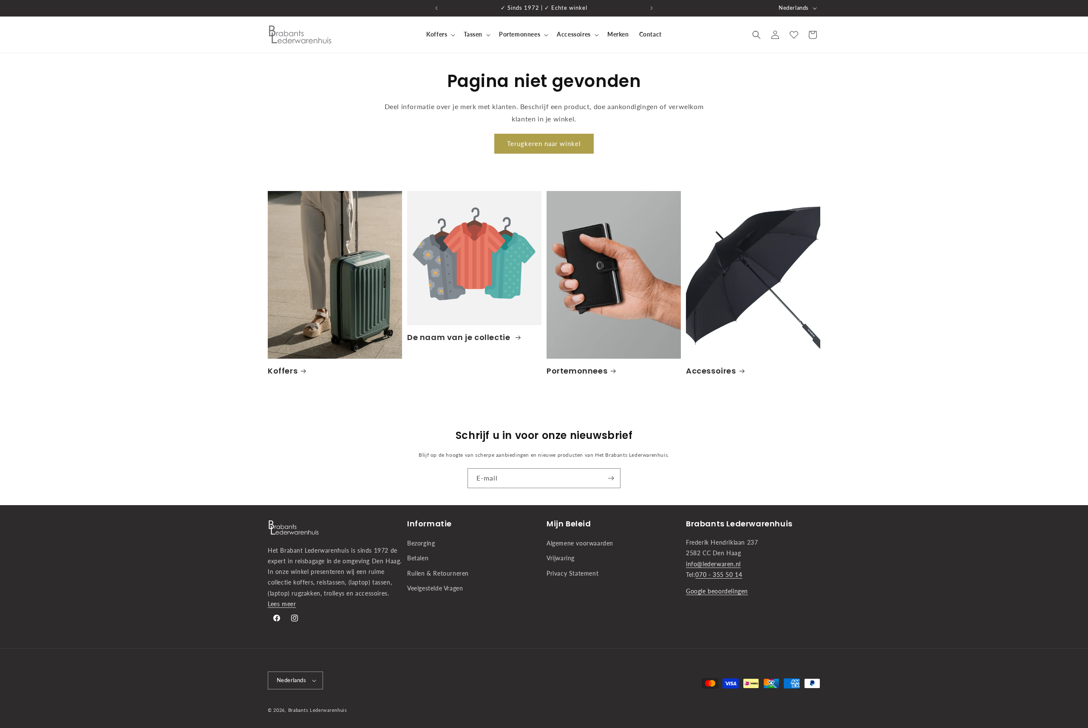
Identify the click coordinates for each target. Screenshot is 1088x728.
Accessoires (711, 371)
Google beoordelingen (717, 591)
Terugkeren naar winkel (544, 143)
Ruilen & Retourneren (438, 573)
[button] (440, 34)
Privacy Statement (572, 573)
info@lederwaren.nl (713, 564)
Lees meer (282, 603)
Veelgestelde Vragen (435, 588)
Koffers (283, 371)
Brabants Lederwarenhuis (317, 710)
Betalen (417, 558)
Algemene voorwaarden (580, 543)
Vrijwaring (561, 558)
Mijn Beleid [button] (569, 523)
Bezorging (421, 543)
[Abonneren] (610, 478)
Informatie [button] (429, 523)
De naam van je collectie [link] (459, 337)
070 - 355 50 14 (718, 574)
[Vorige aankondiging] (436, 8)
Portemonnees (577, 371)
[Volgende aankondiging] (651, 8)
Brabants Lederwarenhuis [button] (739, 523)
